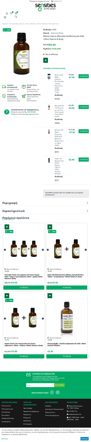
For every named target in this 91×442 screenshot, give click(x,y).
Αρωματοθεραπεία (16, 24)
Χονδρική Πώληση (8, 418)
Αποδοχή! (84, 439)
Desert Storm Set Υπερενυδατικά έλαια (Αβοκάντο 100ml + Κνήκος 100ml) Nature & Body (24, 344)
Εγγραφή (59, 385)
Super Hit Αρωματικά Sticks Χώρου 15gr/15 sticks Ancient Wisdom (59, 166)
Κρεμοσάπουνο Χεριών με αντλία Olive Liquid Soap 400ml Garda (59, 111)
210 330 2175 (73, 411)
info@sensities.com (75, 414)
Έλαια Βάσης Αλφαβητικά (48, 24)
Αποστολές (27, 421)
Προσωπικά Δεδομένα (31, 411)
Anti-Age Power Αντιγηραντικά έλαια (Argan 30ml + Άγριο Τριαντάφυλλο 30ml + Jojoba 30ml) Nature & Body (23, 276)
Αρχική (5, 24)
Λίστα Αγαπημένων (52, 415)
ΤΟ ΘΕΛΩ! (83, 76)
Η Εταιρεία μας (7, 409)
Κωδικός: (47, 29)
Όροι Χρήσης (27, 408)
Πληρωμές (27, 418)
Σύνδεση (48, 406)
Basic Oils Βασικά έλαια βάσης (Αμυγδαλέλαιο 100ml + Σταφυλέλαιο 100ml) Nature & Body (65, 276)
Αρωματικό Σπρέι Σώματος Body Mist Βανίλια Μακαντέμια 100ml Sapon (59, 137)
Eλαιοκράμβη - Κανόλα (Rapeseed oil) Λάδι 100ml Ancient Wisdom (66, 344)
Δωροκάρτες (6, 422)
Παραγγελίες (50, 412)
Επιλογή (5, 439)
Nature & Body (57, 33)
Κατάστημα (6, 412)
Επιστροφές (27, 424)
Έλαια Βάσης (31, 24)
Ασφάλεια (27, 415)
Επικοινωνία (6, 406)
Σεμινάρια (5, 415)
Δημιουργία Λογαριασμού (54, 409)
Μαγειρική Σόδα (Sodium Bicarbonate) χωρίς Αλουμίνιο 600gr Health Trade (59, 83)
